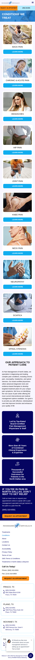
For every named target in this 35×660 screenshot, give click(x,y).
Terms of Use (6, 555)
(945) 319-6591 (8, 510)
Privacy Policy (7, 552)
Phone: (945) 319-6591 (10, 570)
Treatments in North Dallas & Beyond (15, 562)
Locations (5, 542)
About (4, 539)
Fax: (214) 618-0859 (9, 574)
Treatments (6, 532)
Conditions (6, 535)
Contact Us (6, 545)
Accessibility (6, 549)
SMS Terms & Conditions (11, 558)
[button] (32, 2)
